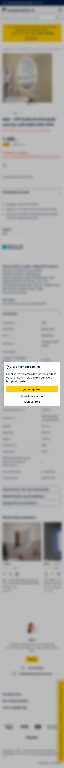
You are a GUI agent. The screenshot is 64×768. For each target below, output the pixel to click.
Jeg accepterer (32, 389)
